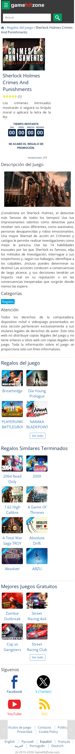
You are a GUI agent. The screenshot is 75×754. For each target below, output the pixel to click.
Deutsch (57, 746)
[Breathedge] (12, 378)
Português (38, 746)
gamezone (27, 5)
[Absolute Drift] (37, 525)
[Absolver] (12, 556)
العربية (19, 746)
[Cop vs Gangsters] (12, 631)
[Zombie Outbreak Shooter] (12, 601)
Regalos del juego (20, 27)
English (10, 741)
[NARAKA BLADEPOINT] (37, 409)
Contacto (44, 727)
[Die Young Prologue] (37, 378)
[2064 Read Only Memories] (12, 463)
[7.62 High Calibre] (12, 494)
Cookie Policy (48, 732)
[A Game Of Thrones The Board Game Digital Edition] (37, 494)
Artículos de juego (18, 727)
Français (64, 741)
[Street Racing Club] (37, 631)
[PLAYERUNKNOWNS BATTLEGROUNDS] (12, 409)
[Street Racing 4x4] (37, 601)
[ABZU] (37, 556)
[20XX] (37, 463)
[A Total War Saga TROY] (12, 525)
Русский (28, 741)
